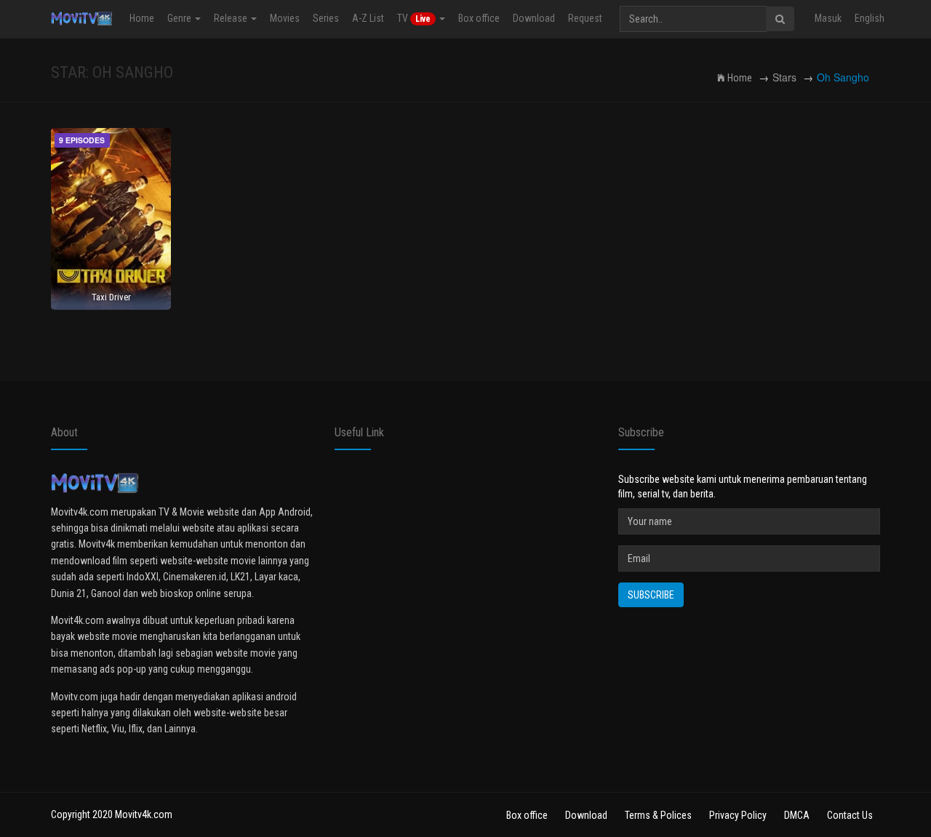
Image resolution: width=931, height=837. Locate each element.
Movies (285, 18)
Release (231, 18)
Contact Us (850, 815)
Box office (479, 18)
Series (326, 18)
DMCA (797, 815)
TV (414, 18)
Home (141, 18)
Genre (180, 18)
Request (585, 18)
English (869, 18)
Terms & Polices (658, 815)
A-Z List (368, 18)
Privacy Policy (738, 815)
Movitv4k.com (143, 814)
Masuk (828, 18)
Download (534, 18)
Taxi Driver (111, 297)
